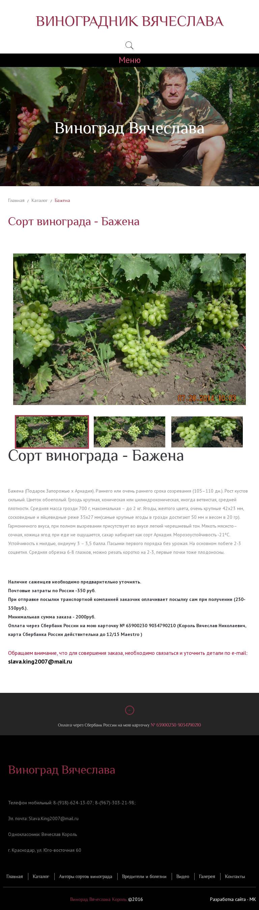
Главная (16, 200)
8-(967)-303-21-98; (115, 803)
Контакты (235, 876)
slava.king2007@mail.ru (40, 661)
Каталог (39, 200)
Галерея (207, 876)
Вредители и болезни (144, 876)
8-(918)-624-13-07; (73, 803)
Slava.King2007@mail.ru (54, 818)
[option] (129, 329)
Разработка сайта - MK (233, 899)
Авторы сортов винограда (85, 876)
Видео (182, 876)
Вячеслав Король (59, 834)
